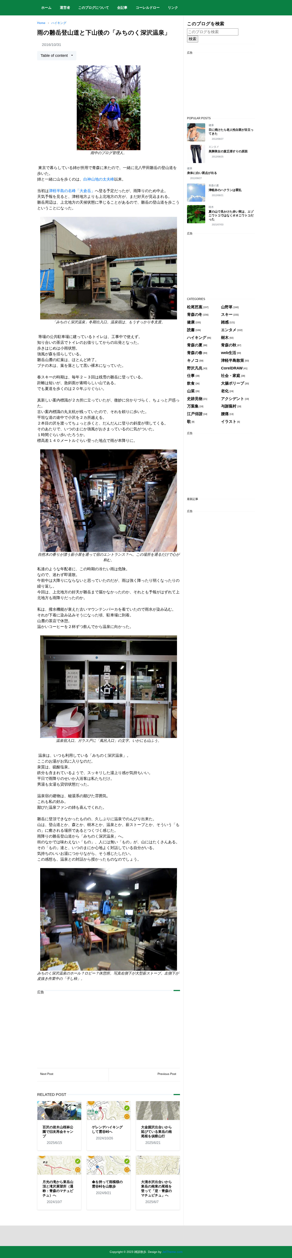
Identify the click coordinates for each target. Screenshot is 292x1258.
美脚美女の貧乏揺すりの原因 (228, 151)
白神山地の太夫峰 (98, 179)
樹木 (211, 207)
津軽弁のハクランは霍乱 (225, 190)
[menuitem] (46, 7)
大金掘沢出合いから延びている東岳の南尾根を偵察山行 (156, 1131)
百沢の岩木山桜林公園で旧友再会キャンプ (58, 1131)
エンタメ (214, 146)
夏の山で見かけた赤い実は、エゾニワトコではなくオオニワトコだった (231, 215)
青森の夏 (214, 185)
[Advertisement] (108, 1028)
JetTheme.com (172, 1252)
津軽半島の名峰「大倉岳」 (72, 191)
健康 (211, 125)
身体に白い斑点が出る (202, 173)
